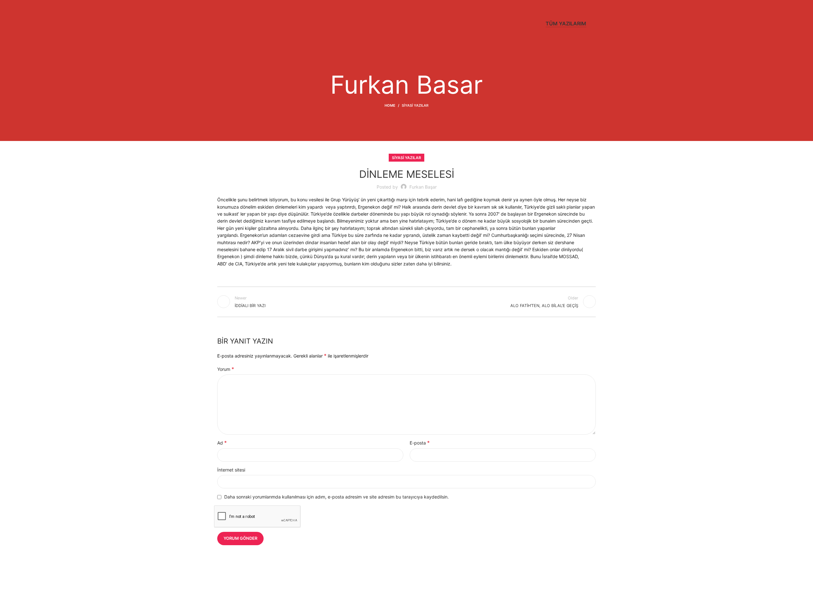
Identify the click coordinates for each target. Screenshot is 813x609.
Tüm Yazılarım (566, 24)
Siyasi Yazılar (415, 105)
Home (390, 105)
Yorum (225, 369)
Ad (222, 442)
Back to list (406, 301)
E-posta (420, 442)
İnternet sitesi (231, 469)
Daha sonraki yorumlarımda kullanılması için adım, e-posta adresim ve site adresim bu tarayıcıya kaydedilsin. (336, 496)
